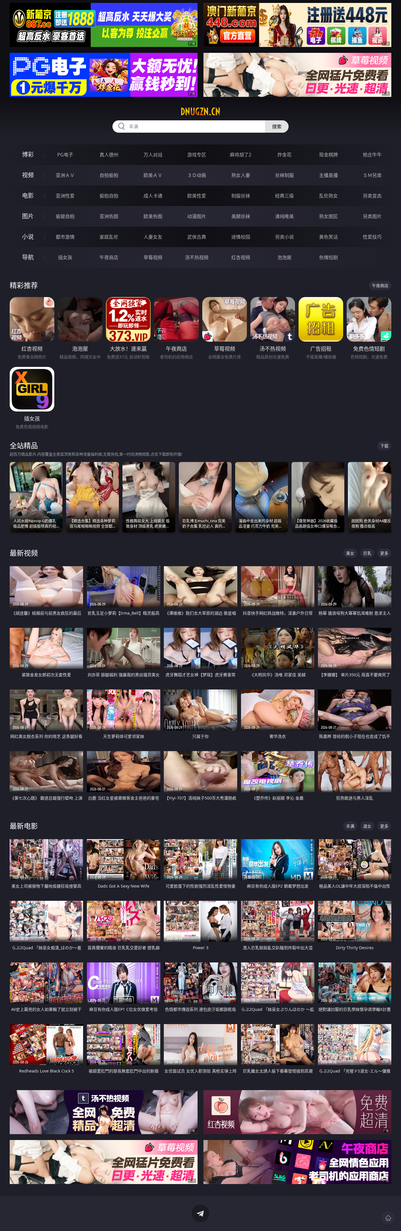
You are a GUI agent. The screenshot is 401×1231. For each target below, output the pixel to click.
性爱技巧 (372, 237)
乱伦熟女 (328, 196)
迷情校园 (240, 237)
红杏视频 (240, 257)
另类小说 (284, 237)
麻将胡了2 (240, 154)
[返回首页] (388, 1218)
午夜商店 (109, 257)
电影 (28, 196)
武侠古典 (196, 237)
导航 (28, 257)
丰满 (350, 826)
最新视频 (24, 553)
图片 (28, 216)
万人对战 (153, 154)
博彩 (28, 154)
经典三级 (284, 196)
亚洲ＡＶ (65, 175)
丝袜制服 (284, 175)
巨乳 (367, 553)
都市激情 (65, 237)
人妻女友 (153, 237)
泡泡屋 (284, 257)
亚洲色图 (109, 216)
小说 (28, 237)
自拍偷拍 (109, 175)
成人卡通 (153, 196)
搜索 (277, 126)
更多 (384, 553)
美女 (350, 553)
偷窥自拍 (65, 216)
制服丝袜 (240, 196)
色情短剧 (328, 257)
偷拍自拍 (109, 196)
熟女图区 (328, 216)
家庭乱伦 (109, 237)
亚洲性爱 (65, 196)
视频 (28, 175)
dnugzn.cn (200, 111)
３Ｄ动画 (196, 175)
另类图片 (372, 216)
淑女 (367, 826)
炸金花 (284, 154)
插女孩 (65, 257)
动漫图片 (196, 216)
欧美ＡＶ (153, 175)
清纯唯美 (284, 216)
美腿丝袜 (240, 216)
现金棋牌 (328, 154)
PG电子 (65, 154)
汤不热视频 (196, 257)
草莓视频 (153, 257)
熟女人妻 (240, 175)
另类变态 (372, 196)
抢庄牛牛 (372, 154)
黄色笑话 (328, 237)
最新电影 (24, 826)
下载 (384, 445)
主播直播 (328, 175)
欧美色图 (153, 216)
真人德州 (109, 154)
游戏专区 (196, 154)
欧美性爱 (196, 196)
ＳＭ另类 (372, 175)
